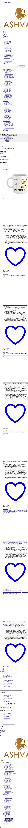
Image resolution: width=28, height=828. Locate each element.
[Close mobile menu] (0, 735)
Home (1, 138)
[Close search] (1, 729)
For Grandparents (8, 104)
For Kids (7, 108)
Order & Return (7, 686)
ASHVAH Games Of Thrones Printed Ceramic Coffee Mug (15, 305)
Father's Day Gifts (9, 123)
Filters (2, 146)
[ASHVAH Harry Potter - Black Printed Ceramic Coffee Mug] (15, 368)
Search (21, 67)
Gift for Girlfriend (9, 76)
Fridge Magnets (8, 44)
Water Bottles (8, 47)
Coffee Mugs (8, 42)
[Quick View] (10, 169)
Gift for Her (7, 84)
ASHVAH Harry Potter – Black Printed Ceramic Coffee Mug (15, 383)
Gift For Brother (8, 61)
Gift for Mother (8, 89)
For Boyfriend (8, 112)
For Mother (7, 109)
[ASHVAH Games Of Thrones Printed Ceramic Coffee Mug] (15, 289)
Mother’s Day (8, 54)
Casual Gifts (5, 129)
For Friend (7, 118)
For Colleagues (8, 110)
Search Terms (7, 684)
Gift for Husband (8, 78)
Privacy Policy (7, 681)
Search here (2, 67)
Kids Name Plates (9, 45)
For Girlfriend (8, 115)
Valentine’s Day (8, 51)
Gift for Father (8, 90)
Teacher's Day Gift (9, 125)
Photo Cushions (8, 95)
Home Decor (6, 63)
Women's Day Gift (9, 124)
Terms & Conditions (8, 714)
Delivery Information (8, 680)
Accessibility (6, 716)
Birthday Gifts (7, 58)
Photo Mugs (7, 92)
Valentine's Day (8, 126)
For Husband (8, 117)
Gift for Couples (8, 75)
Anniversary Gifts (7, 48)
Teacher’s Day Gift (9, 56)
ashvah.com (5, 677)
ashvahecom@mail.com (7, 676)
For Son (7, 105)
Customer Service (7, 695)
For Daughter (8, 106)
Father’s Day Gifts (9, 52)
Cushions (7, 43)
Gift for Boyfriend (9, 74)
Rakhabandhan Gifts (9, 55)
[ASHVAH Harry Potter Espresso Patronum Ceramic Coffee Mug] (15, 446)
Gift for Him (7, 83)
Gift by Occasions (7, 50)
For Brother (7, 114)
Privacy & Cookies (8, 713)
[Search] (3, 38)
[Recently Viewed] (3, 723)
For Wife (7, 102)
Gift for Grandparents (9, 77)
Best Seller (6, 699)
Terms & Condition (8, 683)
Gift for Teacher (8, 87)
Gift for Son (7, 72)
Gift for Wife (7, 81)
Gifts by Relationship (8, 59)
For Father (7, 111)
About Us (6, 719)
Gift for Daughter (8, 70)
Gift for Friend (8, 71)
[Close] (4, 153)
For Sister (7, 116)
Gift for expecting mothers (10, 79)
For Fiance (7, 103)
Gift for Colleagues (9, 82)
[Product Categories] (3, 32)
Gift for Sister (8, 62)
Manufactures (7, 701)
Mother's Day (8, 122)
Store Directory (7, 718)
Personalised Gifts (7, 41)
